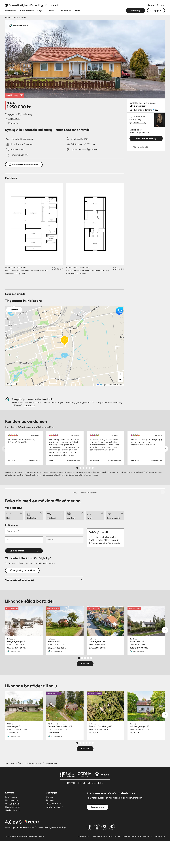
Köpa (51, 10)
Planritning (13, 123)
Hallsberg (31, 763)
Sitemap (146, 836)
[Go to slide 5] (90, 468)
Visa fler (85, 663)
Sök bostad (10, 10)
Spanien (160, 5)
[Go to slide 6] (93, 468)
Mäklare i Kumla (140, 147)
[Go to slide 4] (87, 468)
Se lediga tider (17, 550)
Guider (64, 10)
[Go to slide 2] (80, 468)
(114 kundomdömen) (142, 110)
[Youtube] (97, 827)
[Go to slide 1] (77, 468)
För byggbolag (12, 803)
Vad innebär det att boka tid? (19, 580)
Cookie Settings (158, 836)
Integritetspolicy (84, 836)
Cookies (126, 836)
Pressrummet (52, 803)
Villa (40, 763)
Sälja (39, 10)
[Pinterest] (112, 827)
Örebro (21, 763)
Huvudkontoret (12, 807)
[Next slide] (165, 449)
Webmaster (136, 836)
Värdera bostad (12, 810)
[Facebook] (89, 827)
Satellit (14, 309)
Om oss (49, 797)
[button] (64, 341)
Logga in (157, 10)
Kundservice (11, 797)
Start (77, 10)
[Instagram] (104, 827)
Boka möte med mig (146, 138)
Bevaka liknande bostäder (25, 164)
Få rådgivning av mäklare (22, 570)
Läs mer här (29, 405)
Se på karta (14, 118)
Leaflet (101, 384)
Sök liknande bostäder (16, 17)
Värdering (135, 10)
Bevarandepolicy (100, 836)
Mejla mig (137, 119)
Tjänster (50, 800)
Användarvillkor (115, 836)
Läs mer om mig (139, 122)
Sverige (152, 5)
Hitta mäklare (27, 10)
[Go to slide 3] (83, 468)
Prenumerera (97, 807)
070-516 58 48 (139, 116)
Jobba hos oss (53, 807)
